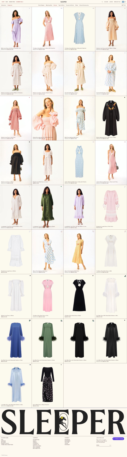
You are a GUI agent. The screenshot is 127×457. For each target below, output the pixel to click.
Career (35, 442)
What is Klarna (37, 446)
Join (110, 445)
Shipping (3, 441)
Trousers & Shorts (70, 5)
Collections (3, 5)
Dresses (55, 5)
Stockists (35, 443)
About (34, 441)
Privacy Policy (5, 443)
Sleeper (6, 455)
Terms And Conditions (7, 444)
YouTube (67, 442)
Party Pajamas (41, 5)
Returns (3, 442)
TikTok (66, 443)
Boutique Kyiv (36, 448)
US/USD (106, 1)
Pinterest (67, 444)
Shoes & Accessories (84, 5)
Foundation (36, 439)
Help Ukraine (36, 447)
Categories (10, 5)
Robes (76, 5)
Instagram (67, 441)
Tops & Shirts (61, 5)
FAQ (2, 439)
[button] (3, 2)
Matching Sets (49, 5)
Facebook (67, 439)
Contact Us (36, 444)
